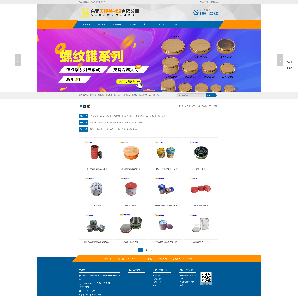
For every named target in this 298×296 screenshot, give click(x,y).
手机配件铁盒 (131, 205)
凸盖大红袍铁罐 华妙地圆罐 (96, 169)
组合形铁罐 (133, 129)
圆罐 (215, 106)
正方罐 (131, 123)
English (289, 62)
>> (158, 250)
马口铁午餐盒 (134, 116)
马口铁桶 (125, 116)
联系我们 (204, 2)
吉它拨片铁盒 (96, 205)
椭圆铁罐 (112, 123)
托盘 (159, 116)
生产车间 (147, 24)
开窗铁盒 (92, 129)
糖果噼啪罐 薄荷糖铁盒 (131, 169)
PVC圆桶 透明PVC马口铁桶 (200, 242)
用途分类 (83, 116)
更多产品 (157, 285)
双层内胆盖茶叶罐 (131, 242)
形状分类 (208, 106)
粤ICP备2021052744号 (93, 295)
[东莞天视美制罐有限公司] (149, 60)
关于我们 (102, 24)
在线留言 (215, 2)
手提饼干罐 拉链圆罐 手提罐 (166, 169)
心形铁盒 (120, 123)
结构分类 (83, 129)
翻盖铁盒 (100, 129)
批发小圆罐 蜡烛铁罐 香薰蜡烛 (96, 242)
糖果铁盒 (153, 116)
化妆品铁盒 (107, 116)
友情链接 (188, 270)
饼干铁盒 (92, 116)
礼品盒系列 (116, 116)
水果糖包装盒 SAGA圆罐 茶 (165, 205)
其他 (163, 116)
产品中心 (117, 24)
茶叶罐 (99, 116)
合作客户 (132, 24)
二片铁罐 (117, 129)
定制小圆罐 (200, 169)
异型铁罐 (92, 123)
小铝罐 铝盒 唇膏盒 (201, 205)
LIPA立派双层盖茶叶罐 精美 (166, 242)
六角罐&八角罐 (102, 123)
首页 (193, 106)
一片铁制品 (109, 129)
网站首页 (86, 24)
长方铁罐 (138, 123)
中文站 (289, 68)
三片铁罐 (125, 129)
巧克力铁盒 (144, 116)
